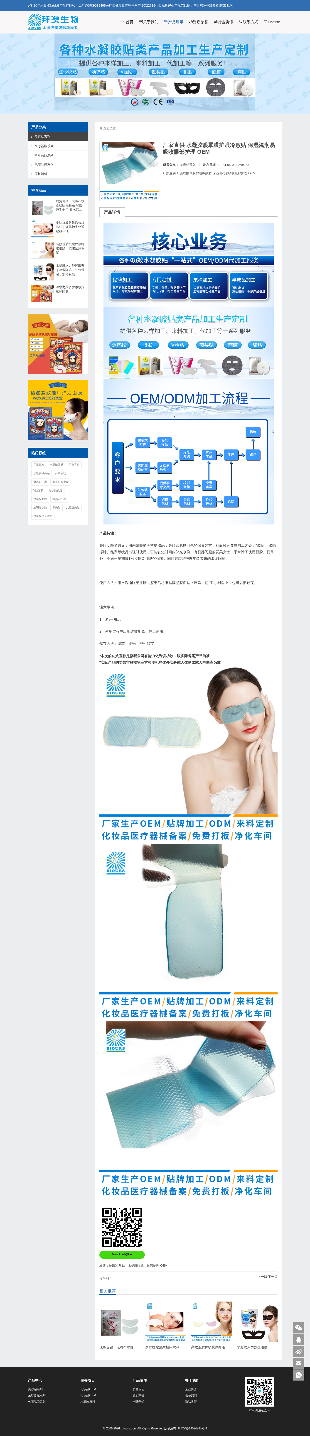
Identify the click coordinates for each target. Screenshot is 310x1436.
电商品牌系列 (44, 164)
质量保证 (138, 1389)
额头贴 (56, 507)
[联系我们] (298, 1339)
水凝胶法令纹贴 (42, 516)
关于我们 (150, 22)
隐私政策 (191, 1401)
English (274, 22)
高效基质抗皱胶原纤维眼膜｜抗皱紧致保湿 (223, 1347)
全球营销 (138, 1401)
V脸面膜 (38, 490)
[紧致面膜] (58, 439)
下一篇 (273, 1276)
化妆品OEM (88, 1389)
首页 (129, 22)
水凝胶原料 (87, 1401)
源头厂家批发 (60, 481)
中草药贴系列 (44, 155)
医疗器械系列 (44, 146)
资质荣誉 (200, 22)
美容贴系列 (188, 165)
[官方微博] (298, 1351)
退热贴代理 (55, 490)
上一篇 (262, 1276)
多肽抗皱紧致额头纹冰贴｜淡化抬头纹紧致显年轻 (182, 1347)
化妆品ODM (88, 1395)
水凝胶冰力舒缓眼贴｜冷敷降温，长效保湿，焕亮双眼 (70, 270)
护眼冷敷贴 (117, 1265)
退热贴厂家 (40, 481)
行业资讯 (225, 22)
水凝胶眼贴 (56, 464)
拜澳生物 (60, 473)
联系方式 (250, 22)
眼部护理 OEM (157, 1265)
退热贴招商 (59, 499)
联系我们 (191, 1395)
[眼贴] (58, 373)
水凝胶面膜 (40, 499)
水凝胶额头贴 (41, 473)
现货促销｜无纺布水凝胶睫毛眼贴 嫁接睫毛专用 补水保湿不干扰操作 (70, 205)
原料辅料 (40, 174)
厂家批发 (38, 464)
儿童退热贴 (73, 507)
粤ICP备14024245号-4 (192, 1428)
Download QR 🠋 (122, 1254)
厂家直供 (74, 464)
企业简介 (191, 1389)
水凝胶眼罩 (136, 1265)
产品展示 (175, 22)
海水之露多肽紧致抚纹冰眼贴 (70, 289)
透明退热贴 (40, 507)
